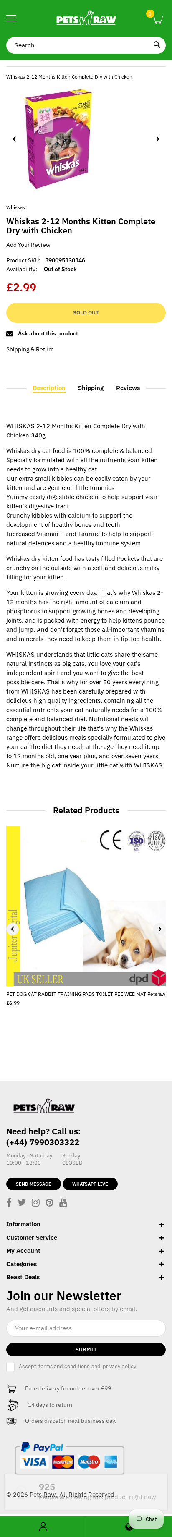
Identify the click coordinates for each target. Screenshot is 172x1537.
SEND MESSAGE (33, 1184)
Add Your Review (28, 245)
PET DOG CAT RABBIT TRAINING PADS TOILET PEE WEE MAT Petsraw (85, 994)
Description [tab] (49, 388)
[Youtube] (63, 1203)
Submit (86, 1349)
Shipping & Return (30, 349)
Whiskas (15, 207)
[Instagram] (36, 1203)
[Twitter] (22, 1203)
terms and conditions (63, 1366)
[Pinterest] (49, 1203)
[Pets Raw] (86, 18)
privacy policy (119, 1366)
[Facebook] (9, 1203)
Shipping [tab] (91, 388)
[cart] (157, 20)
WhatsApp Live (90, 1184)
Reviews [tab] (128, 388)
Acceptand (77, 1366)
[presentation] (12, 929)
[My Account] (43, 1526)
